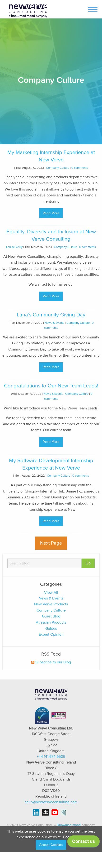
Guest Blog (51, 616)
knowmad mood (69, 825)
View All (51, 593)
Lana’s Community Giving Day (51, 315)
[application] (83, 842)
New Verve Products (51, 604)
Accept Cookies (51, 845)
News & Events (54, 322)
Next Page (51, 543)
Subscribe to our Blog (52, 662)
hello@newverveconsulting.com (51, 802)
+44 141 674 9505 (51, 757)
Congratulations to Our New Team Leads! (51, 386)
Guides (51, 628)
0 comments (79, 167)
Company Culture (57, 167)
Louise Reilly (14, 247)
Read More (51, 213)
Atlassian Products (51, 622)
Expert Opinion (51, 634)
